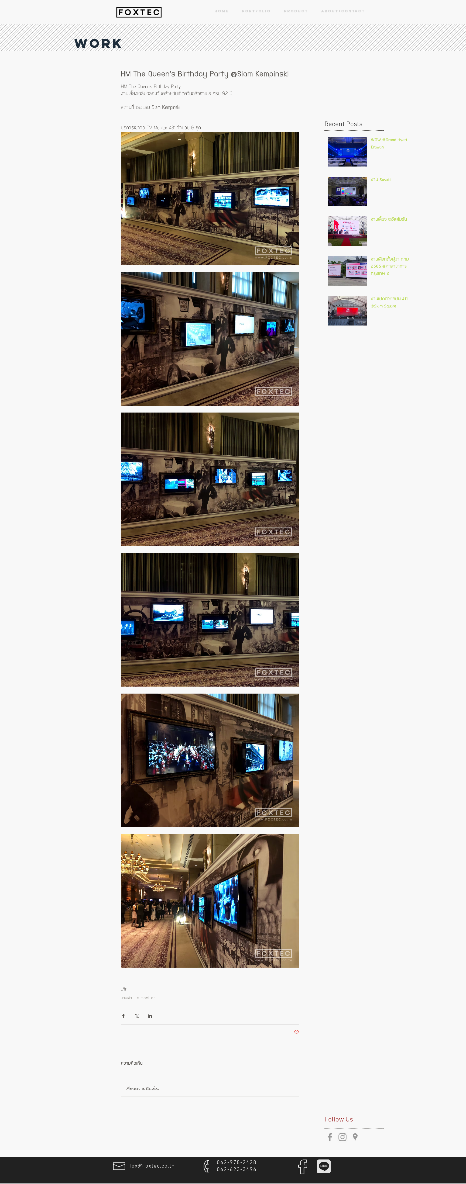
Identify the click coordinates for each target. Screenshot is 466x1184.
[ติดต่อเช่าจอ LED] (139, 12)
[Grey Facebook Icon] (329, 1137)
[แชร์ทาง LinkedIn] (149, 1015)
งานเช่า (126, 998)
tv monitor (145, 998)
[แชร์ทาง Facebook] (123, 1015)
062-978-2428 (237, 1162)
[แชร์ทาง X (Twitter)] (136, 1015)
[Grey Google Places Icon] (355, 1137)
